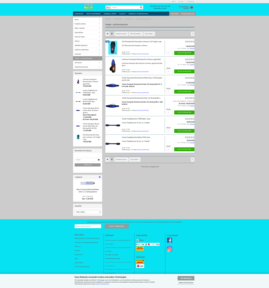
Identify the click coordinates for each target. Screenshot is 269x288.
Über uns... (78, 246)
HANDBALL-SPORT (110, 14)
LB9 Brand (78, 62)
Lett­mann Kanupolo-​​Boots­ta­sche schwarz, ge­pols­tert (141, 59)
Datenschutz (79, 263)
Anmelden (87, 165)
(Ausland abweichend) (142, 54)
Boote (77, 19)
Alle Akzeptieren (186, 278)
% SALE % (122, 14)
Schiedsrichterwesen (81, 67)
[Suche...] (141, 7)
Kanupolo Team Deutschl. (139, 14)
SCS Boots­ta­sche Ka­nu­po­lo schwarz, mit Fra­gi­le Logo (142, 42)
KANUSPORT (79, 14)
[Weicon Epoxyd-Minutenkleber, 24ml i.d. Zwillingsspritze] (88, 183)
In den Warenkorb (184, 53)
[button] (174, 1)
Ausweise (78, 54)
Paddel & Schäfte (80, 24)
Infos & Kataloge (187, 14)
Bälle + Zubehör (80, 28)
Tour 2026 (174, 14)
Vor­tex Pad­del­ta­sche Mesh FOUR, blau (136, 137)
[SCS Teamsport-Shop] (88, 6)
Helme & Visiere (80, 37)
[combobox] (121, 34)
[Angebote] (100, 177)
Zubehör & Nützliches (82, 50)
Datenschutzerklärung (102, 284)
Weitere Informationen (186, 282)
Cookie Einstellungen (82, 267)
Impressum (78, 255)
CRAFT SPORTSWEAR (93, 14)
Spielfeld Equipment (81, 45)
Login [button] (182, 1)
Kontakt (77, 251)
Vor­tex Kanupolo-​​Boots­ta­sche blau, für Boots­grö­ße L (141, 98)
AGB (76, 259)
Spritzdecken (79, 32)
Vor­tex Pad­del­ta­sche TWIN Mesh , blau (136, 119)
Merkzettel (191, 1)
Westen (77, 41)
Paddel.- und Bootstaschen (83, 58)
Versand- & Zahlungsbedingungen (86, 242)
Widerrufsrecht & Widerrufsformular (87, 238)
